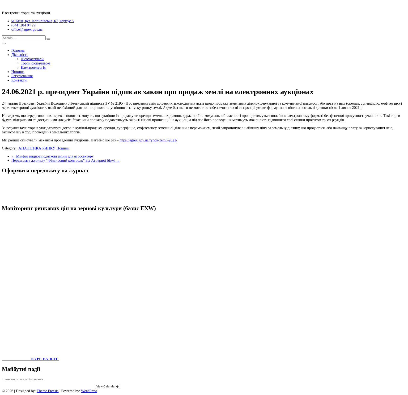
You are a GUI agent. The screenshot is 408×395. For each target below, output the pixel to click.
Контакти (19, 80)
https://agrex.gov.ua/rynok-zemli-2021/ (148, 140)
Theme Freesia (48, 391)
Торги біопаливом (35, 63)
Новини (17, 72)
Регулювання (22, 76)
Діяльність (19, 55)
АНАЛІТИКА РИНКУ (36, 148)
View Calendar (106, 386)
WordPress (89, 391)
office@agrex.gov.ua (26, 29)
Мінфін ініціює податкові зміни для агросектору (52, 156)
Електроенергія (33, 67)
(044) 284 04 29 (23, 25)
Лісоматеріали (32, 59)
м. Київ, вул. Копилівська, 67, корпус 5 (42, 21)
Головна (18, 50)
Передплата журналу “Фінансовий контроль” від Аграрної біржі (65, 160)
